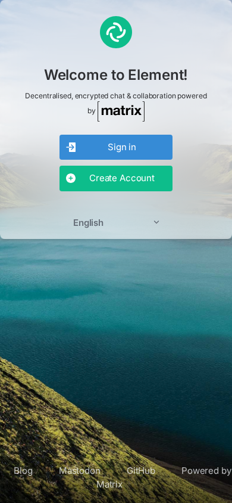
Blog (23, 470)
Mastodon (80, 470)
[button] (116, 222)
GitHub (141, 470)
